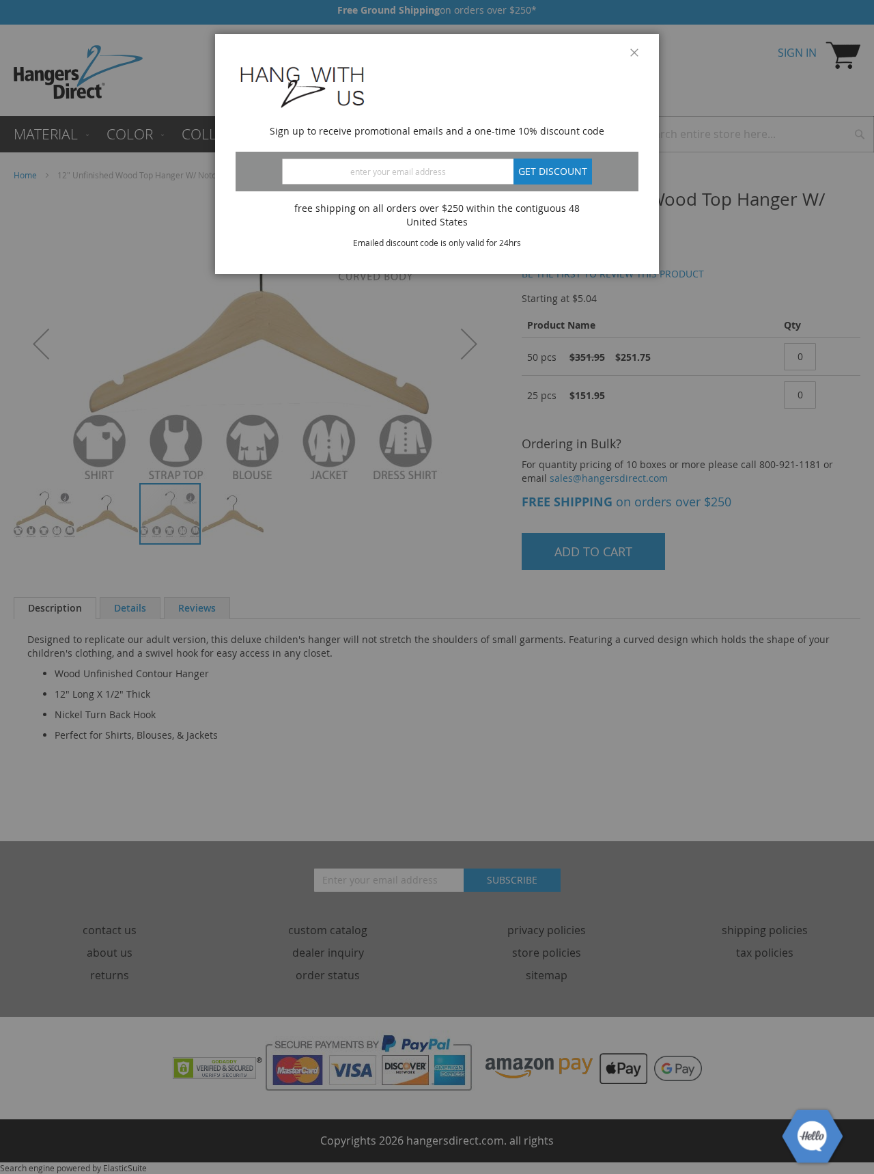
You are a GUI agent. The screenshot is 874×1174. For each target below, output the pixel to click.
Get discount (552, 171)
